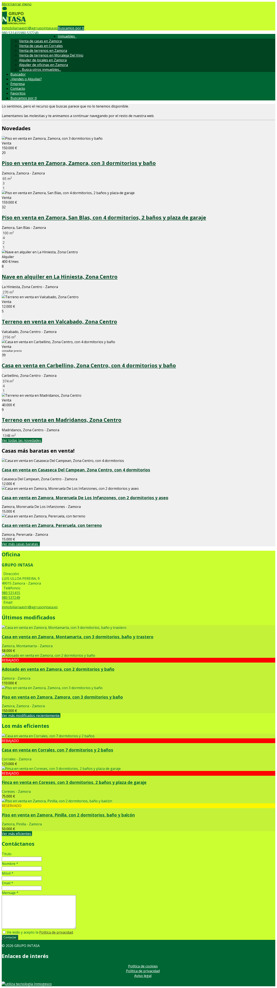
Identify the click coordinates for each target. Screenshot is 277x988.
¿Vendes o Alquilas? (26, 79)
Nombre (10, 863)
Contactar (9, 937)
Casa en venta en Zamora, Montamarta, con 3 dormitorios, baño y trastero (77, 636)
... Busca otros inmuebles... (40, 69)
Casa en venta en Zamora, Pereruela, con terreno (52, 525)
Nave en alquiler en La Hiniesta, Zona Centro (60, 276)
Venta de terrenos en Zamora (43, 50)
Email (7, 883)
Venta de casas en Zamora (40, 41)
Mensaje (10, 892)
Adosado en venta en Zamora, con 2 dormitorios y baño (58, 669)
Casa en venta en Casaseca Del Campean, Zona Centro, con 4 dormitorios (76, 470)
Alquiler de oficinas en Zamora (43, 64)
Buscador (18, 74)
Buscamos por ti (71, 28)
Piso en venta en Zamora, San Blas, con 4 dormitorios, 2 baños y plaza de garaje (104, 217)
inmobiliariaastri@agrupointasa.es (30, 28)
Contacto (17, 88)
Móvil (7, 873)
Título (6, 854)
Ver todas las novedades (22, 440)
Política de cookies (143, 966)
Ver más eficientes (17, 833)
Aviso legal (142, 975)
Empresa (17, 83)
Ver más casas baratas (21, 544)
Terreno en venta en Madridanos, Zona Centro (61, 419)
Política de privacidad (56, 932)
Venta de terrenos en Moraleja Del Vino (51, 55)
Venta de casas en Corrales (41, 45)
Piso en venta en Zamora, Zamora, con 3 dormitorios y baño (79, 163)
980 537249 (29, 32)
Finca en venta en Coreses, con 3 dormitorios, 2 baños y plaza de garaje (74, 782)
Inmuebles (67, 36)
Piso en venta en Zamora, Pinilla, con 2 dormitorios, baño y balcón (68, 815)
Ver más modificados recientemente (31, 715)
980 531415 (11, 32)
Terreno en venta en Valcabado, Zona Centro (59, 321)
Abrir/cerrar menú (16, 4)
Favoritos (18, 93)
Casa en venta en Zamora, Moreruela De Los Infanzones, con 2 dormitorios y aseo (85, 497)
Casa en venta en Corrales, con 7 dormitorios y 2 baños (57, 750)
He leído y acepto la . (40, 932)
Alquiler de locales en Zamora (43, 60)
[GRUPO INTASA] (14, 23)
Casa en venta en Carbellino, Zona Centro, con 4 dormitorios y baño (89, 365)
